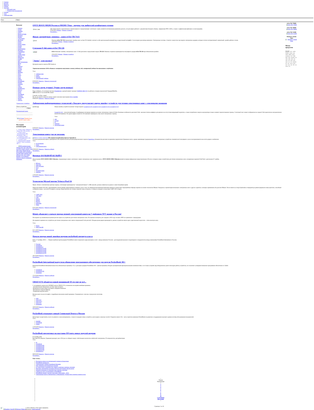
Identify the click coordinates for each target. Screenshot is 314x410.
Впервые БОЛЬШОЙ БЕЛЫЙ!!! (47, 156)
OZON (20, 79)
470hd (291, 60)
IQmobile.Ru (57, 91)
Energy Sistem (21, 44)
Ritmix (37, 225)
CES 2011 (38, 196)
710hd (292, 58)
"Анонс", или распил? (42, 61)
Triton (37, 205)
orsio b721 (38, 300)
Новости (41, 81)
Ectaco (19, 43)
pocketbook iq (39, 247)
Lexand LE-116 (59, 112)
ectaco (289, 64)
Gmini (19, 53)
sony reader (27, 155)
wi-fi (22, 156)
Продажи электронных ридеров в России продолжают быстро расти (55, 368)
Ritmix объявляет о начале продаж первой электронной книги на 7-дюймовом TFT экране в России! (77, 214)
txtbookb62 (293, 57)
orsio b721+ (39, 301)
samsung (26, 153)
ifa (36, 342)
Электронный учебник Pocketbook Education (48, 364)
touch (286, 64)
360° (286, 63)
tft (55, 122)
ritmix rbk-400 (39, 227)
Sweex (19, 91)
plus (296, 57)
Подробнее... (53, 31)
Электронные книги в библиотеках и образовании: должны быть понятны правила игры (61, 374)
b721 (292, 55)
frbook (24, 150)
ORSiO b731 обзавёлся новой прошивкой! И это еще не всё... (59, 282)
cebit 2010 (28, 147)
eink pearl (38, 164)
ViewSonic (21, 97)
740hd (294, 60)
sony (22, 155)
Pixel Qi (38, 202)
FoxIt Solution (21, 49)
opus (296, 64)
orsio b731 (38, 303)
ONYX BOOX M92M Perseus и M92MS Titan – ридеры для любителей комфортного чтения (73, 25)
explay (20, 150)
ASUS (19, 32)
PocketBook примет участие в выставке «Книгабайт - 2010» (52, 373)
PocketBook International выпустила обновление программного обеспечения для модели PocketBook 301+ (79, 262)
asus (24, 147)
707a (291, 61)
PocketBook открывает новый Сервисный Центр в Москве (59, 313)
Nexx (19, 73)
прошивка (29, 158)
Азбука (20, 87)
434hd (289, 57)
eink (17, 150)
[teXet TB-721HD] (291, 33)
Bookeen (20, 35)
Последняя (160, 399)
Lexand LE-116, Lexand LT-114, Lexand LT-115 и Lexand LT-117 (101, 106)
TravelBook (21, 94)
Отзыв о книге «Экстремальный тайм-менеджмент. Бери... (22, 134)
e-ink (31, 149)
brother (293, 54)
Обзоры (59, 30)
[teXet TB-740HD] (291, 29)
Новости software (49, 275)
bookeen (287, 53)
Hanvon (20, 56)
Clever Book (21, 38)
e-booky (27, 149)
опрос (37, 145)
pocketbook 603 (40, 347)
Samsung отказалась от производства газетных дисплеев (51, 370)
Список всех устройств (22, 103)
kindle (20, 152)
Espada (20, 46)
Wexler (20, 98)
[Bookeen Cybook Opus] (291, 41)
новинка (26, 156)
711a (289, 61)
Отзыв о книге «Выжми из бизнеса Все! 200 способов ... (24, 130)
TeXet (19, 93)
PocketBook (21, 81)
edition (290, 54)
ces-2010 (18, 149)
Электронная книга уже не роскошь (49, 134)
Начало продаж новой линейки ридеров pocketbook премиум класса (63, 236)
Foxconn (38, 244)
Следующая (160, 397)
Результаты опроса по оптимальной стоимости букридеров (52, 361)
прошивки (19, 159)
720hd (286, 60)
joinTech (20, 66)
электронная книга (41, 146)
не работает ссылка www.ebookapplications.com (23, 137)
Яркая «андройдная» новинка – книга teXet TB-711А (56, 37)
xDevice (20, 100)
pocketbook (29, 152)
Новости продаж (49, 128)
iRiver (19, 63)
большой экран (40, 170)
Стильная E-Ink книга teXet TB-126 (48, 48)
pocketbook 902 (40, 348)
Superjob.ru (91, 139)
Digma (19, 41)
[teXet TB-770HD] (291, 25)
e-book (23, 149)
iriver (17, 152)
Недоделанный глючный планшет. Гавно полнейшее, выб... (24, 142)
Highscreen (21, 57)
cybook (290, 53)
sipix (30, 153)
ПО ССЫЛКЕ (74, 97)
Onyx (19, 76)
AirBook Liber (40, 74)
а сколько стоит (22, 139)
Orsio (19, 78)
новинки (57, 123)
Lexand (20, 69)
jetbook (286, 66)
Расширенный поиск (22, 111)
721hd (286, 61)
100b (293, 64)
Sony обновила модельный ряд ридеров (47, 365)
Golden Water (21, 54)
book (291, 64)
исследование (40, 143)
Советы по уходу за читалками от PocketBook (48, 371)
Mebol (19, 71)
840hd (286, 57)
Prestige (20, 82)
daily (288, 63)
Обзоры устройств (67, 30)
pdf (37, 169)
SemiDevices (21, 88)
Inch (19, 60)
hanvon (28, 150)
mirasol (38, 200)
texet (287, 51)
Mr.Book (20, 72)
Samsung (20, 84)
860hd (294, 55)
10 (160, 396)
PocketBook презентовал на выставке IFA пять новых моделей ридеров (64, 333)
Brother (20, 37)
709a (289, 60)
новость (23, 158)
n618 (24, 152)
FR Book (20, 50)
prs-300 (18, 153)
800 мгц (38, 163)
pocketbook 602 (40, 345)
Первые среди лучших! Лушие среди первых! (53, 87)
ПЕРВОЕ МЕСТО (82, 91)
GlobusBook (21, 51)
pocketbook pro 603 (41, 250)
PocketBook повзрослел (42, 362)
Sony (19, 85)
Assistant (20, 31)
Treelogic (20, 96)
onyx (37, 167)
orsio (37, 298)
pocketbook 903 (40, 350)
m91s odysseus (40, 166)
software (18, 155)
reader (22, 153)
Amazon (20, 28)
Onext (19, 75)
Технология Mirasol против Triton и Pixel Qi (52, 181)
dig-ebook (20, 40)
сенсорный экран (59, 125)
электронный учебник (42, 78)
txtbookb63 (294, 61)
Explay (20, 47)
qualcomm (38, 203)
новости (18, 158)
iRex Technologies (23, 62)
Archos (20, 29)
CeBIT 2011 (39, 194)
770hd (286, 58)
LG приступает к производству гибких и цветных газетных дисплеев (55, 367)
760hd (289, 58)
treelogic (18, 156)
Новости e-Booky (49, 98)
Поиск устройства (21, 106)
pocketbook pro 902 (41, 251)
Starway (20, 90)
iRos (19, 65)
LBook (20, 68)
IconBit (20, 59)
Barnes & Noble (22, 34)
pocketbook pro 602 (41, 248)
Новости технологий (50, 81)
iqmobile (38, 321)
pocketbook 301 (40, 271)
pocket (294, 63)
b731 (289, 66)
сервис (38, 324)
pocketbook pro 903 (41, 253)
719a (294, 58)
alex (22, 147)
